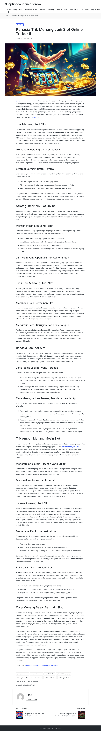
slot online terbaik (50, 678)
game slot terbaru (36, 674)
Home (7, 15)
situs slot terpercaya (63, 674)
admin (29, 695)
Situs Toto (35, 117)
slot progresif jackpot (65, 678)
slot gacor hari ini (36, 678)
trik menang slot (33, 681)
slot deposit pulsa (22, 678)
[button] (31, 699)
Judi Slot (20, 25)
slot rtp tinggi (21, 681)
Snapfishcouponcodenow (23, 4)
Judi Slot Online (49, 674)
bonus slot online (22, 674)
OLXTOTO (57, 728)
